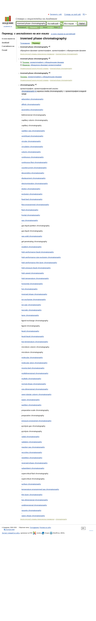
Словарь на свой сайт (72, 14)
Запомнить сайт (56, 14)
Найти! (82, 23)
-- (41, 257)
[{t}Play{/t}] (49, 46)
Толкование (25, 43)
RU (84, 14)
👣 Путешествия (9, 529)
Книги (45, 27)
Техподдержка (34, 527)
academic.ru (8, 26)
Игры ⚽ (57, 27)
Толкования (22, 27)
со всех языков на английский (63, 34)
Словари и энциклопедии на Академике (36, 19)
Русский (4, 50)
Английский (5, 42)
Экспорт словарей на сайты (11, 533)
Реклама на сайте (45, 527)
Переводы (33, 27)
